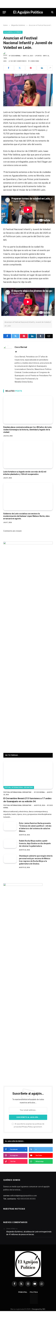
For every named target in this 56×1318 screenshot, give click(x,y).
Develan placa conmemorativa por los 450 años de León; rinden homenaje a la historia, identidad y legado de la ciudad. (27, 429)
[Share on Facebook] (8, 67)
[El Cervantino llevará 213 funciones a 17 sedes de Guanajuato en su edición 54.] (28, 775)
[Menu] (4, 12)
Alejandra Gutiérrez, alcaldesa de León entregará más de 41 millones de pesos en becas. (28, 1233)
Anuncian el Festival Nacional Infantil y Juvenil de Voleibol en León (28, 324)
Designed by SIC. (39, 1309)
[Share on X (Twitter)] (19, 67)
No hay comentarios (19, 61)
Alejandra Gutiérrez (12, 32)
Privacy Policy (27, 1127)
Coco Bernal (16, 56)
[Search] (52, 12)
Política (34, 1292)
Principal (22, 1292)
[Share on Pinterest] (31, 67)
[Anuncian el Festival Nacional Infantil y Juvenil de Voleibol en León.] (28, 90)
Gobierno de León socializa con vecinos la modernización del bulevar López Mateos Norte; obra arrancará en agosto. (26, 516)
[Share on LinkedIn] (42, 67)
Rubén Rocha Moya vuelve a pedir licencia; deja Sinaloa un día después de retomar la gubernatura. (35, 843)
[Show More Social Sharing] (50, 67)
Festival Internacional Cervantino (18, 787)
